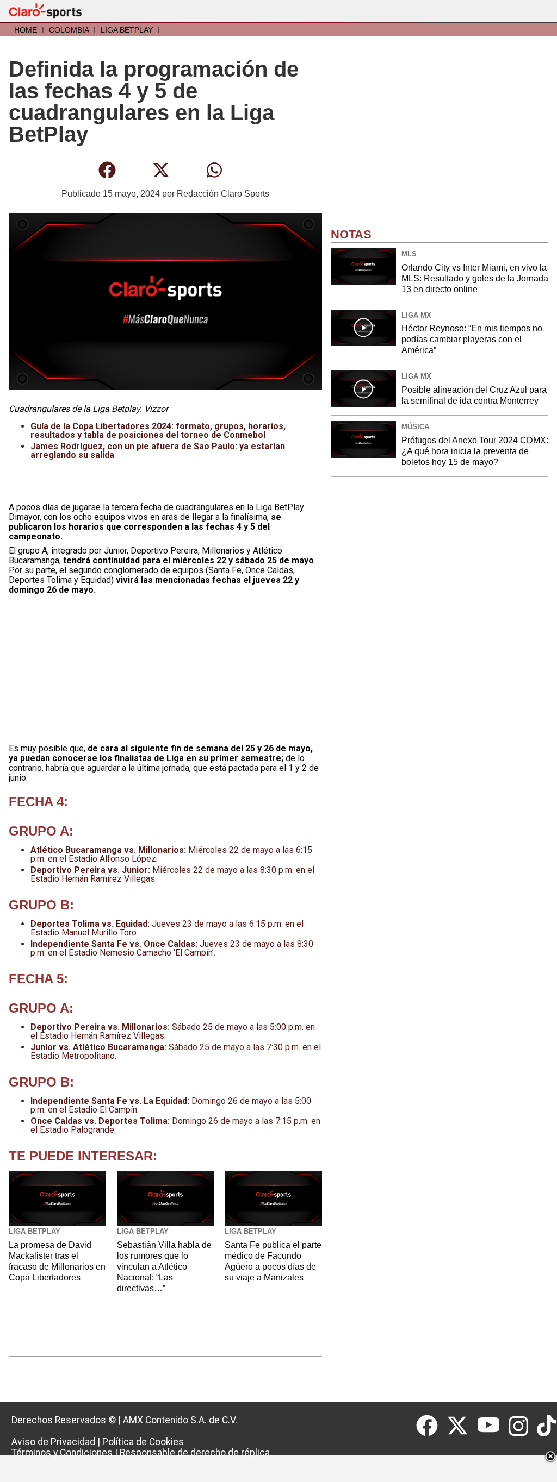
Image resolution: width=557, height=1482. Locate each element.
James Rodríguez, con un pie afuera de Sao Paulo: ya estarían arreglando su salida (157, 450)
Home (25, 30)
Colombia (69, 30)
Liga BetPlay (127, 30)
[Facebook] (431, 1426)
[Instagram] (523, 1426)
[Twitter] (462, 1426)
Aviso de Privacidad (53, 1441)
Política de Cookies (143, 1441)
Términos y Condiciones (62, 1452)
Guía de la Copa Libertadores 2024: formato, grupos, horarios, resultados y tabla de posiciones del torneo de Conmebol (158, 430)
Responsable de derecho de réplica (195, 1452)
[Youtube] (493, 1426)
